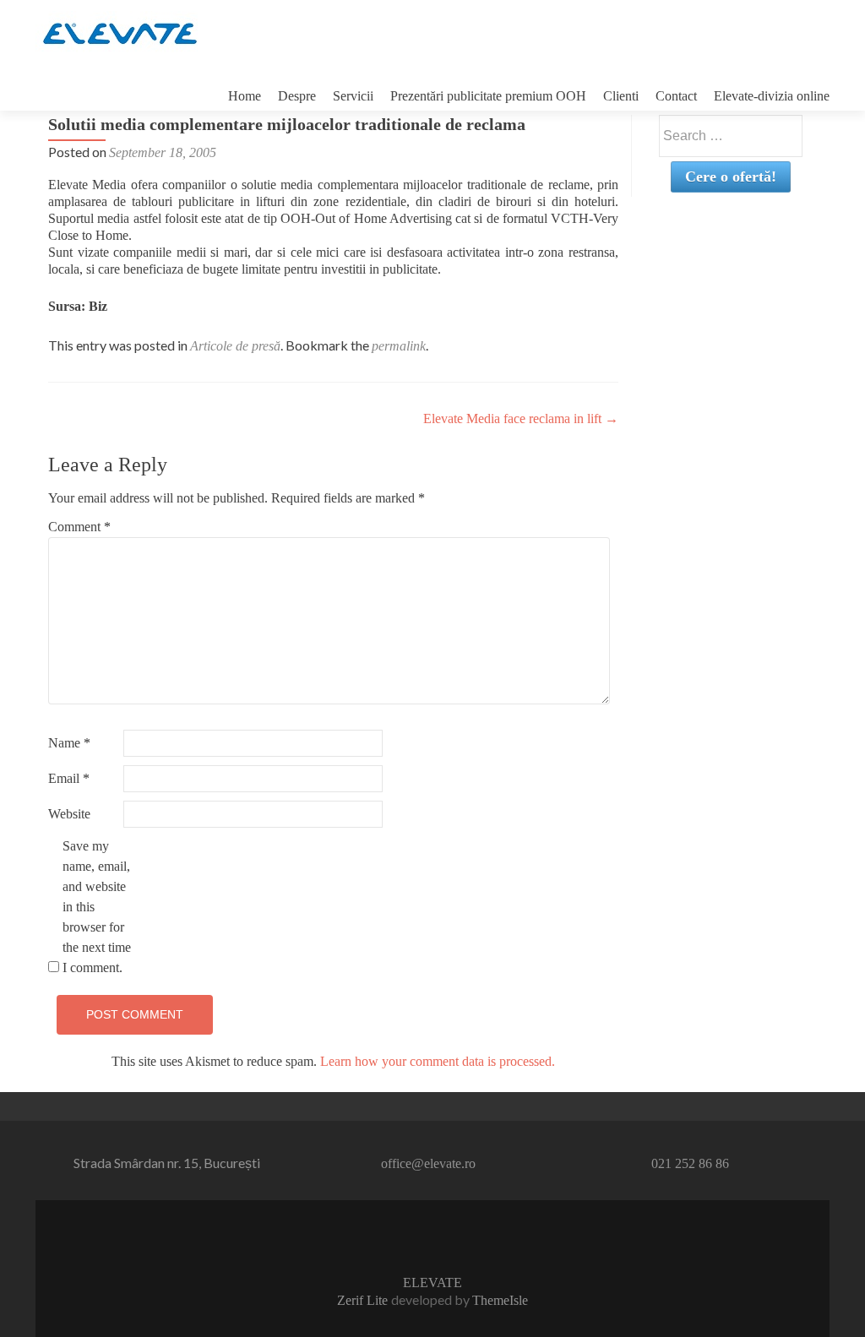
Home (244, 96)
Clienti (621, 96)
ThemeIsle (500, 1300)
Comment (79, 526)
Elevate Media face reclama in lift (520, 418)
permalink (399, 346)
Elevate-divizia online (772, 96)
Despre (297, 96)
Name (69, 743)
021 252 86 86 (690, 1163)
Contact (676, 96)
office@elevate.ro (428, 1163)
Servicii (353, 96)
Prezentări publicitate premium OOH (488, 96)
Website (69, 814)
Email (69, 778)
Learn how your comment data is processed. (437, 1061)
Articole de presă (235, 346)
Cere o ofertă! (730, 176)
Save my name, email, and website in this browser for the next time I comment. (97, 907)
